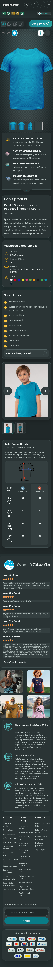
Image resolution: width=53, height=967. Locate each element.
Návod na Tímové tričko (10, 860)
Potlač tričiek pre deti (25, 838)
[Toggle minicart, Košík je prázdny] (41, 4)
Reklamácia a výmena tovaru (9, 884)
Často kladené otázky (9, 824)
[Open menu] (49, 4)
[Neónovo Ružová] (26, 280)
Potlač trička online (24, 827)
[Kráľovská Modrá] (19, 280)
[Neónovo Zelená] (30, 280)
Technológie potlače (8, 847)
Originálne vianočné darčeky (26, 887)
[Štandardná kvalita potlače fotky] (13, 13)
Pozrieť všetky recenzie (15, 662)
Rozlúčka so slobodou (24, 844)
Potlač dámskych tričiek (42, 824)
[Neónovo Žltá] (23, 280)
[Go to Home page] (11, 5)
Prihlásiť (26, 920)
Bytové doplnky (25, 882)
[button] (44, 13)
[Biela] (11, 280)
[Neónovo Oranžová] (34, 280)
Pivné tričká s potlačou (24, 851)
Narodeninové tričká (25, 870)
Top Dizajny (40, 849)
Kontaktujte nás (9, 889)
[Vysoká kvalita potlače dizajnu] (8, 13)
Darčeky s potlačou (39, 844)
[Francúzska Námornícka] (11, 283)
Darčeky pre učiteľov (24, 864)
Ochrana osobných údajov (10, 877)
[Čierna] (38, 280)
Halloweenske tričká (24, 857)
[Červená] (15, 280)
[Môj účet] (34, 4)
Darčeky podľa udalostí (25, 894)
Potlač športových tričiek (26, 877)
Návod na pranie (10, 866)
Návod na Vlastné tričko (10, 854)
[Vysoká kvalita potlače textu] (4, 13)
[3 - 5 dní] (22, 13)
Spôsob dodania (10, 838)
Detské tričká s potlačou (41, 837)
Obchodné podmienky (7, 871)
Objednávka (8, 830)
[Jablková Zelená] (42, 280)
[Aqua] (45, 280)
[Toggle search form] (27, 4)
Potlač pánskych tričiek (42, 831)
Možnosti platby (9, 834)
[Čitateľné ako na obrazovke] (17, 13)
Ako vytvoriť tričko (26, 833)
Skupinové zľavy (9, 842)
